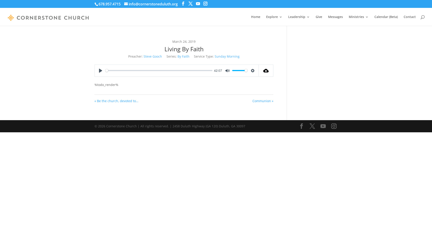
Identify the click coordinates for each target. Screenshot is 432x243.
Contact (410, 17)
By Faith (183, 56)
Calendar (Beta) (386, 17)
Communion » (262, 101)
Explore (272, 17)
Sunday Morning (227, 56)
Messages (335, 17)
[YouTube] (198, 4)
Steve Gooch (153, 56)
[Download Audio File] (266, 71)
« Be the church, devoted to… (116, 101)
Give (319, 17)
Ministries (356, 17)
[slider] (158, 70)
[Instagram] (205, 4)
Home (255, 17)
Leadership (296, 17)
